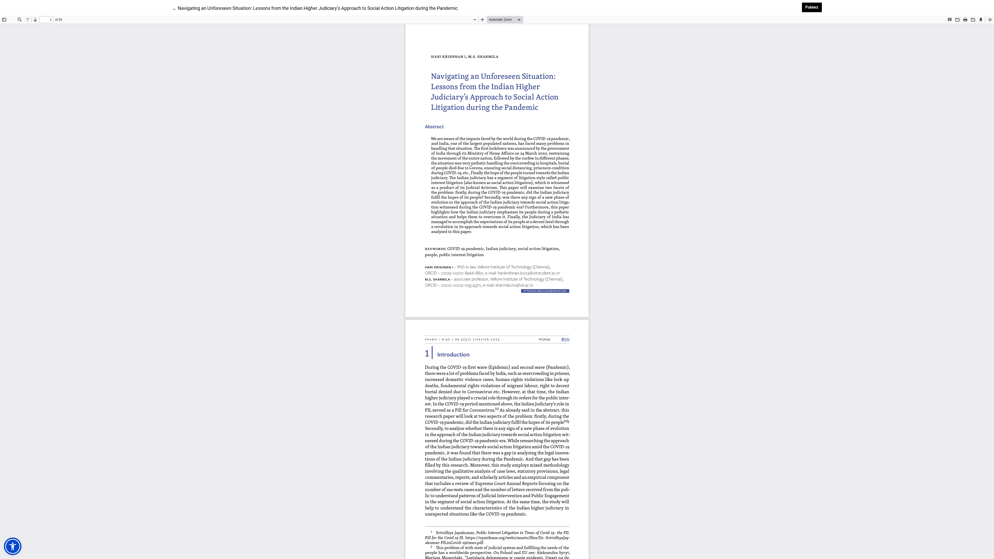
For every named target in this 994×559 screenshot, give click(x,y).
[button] (12, 546)
